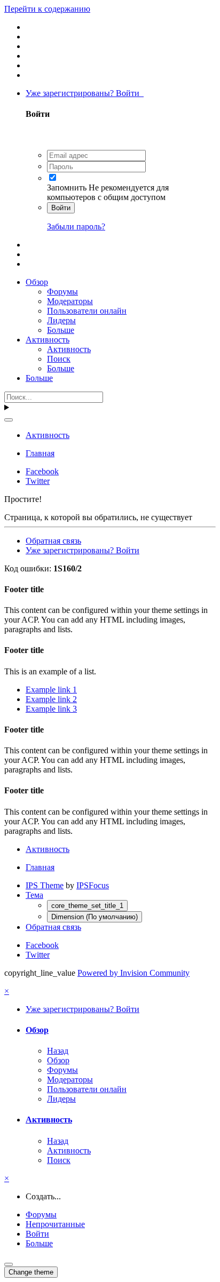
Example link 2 (51, 699)
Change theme (31, 1272)
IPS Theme (45, 885)
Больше (60, 330)
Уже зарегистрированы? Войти (85, 93)
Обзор (37, 281)
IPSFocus (92, 885)
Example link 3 (51, 708)
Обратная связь (53, 540)
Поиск (58, 358)
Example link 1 (51, 689)
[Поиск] (8, 419)
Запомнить (67, 187)
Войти (60, 208)
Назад (57, 1050)
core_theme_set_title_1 (87, 906)
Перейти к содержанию (47, 8)
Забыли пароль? (76, 226)
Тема (34, 894)
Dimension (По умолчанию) (94, 917)
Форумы (62, 291)
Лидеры (61, 320)
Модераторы (70, 301)
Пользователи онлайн (87, 310)
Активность (47, 339)
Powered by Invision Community (133, 972)
